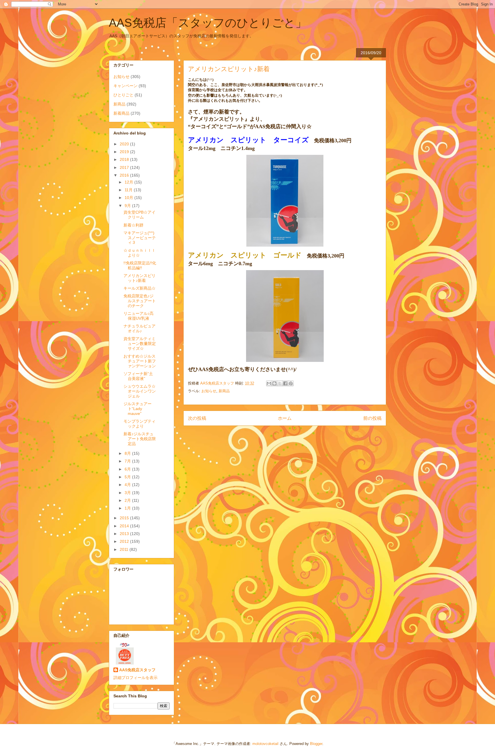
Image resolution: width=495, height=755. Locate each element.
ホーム (285, 418)
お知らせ (208, 391)
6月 (128, 469)
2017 (125, 167)
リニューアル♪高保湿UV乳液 (138, 316)
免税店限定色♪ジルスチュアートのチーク (139, 301)
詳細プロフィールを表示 (135, 677)
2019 (125, 151)
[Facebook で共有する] (285, 383)
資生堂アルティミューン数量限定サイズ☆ (139, 343)
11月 (129, 190)
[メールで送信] (269, 383)
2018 (125, 159)
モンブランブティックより (139, 423)
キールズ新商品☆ (139, 288)
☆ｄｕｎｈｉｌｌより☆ (139, 252)
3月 (128, 492)
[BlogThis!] (274, 383)
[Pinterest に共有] (291, 383)
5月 (128, 477)
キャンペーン (125, 85)
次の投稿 (197, 418)
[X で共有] (280, 383)
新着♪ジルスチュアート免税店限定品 (139, 439)
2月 (128, 500)
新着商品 (121, 113)
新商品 (224, 391)
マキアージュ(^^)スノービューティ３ (139, 238)
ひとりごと (123, 95)
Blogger (316, 744)
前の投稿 (372, 418)
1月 (128, 508)
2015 (125, 518)
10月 (129, 197)
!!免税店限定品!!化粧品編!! (139, 265)
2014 (125, 526)
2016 (125, 175)
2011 (124, 549)
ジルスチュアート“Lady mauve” (137, 408)
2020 (125, 144)
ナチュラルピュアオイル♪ (139, 328)
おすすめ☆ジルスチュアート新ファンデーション (139, 361)
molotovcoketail (265, 744)
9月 (128, 205)
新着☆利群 (133, 225)
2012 (125, 541)
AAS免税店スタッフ (137, 670)
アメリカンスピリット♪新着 (139, 278)
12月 (129, 182)
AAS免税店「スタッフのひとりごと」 (208, 22)
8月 (128, 453)
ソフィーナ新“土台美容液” (138, 376)
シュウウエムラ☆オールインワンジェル (139, 391)
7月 (128, 461)
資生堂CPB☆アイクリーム (139, 214)
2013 (125, 533)
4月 (128, 484)
